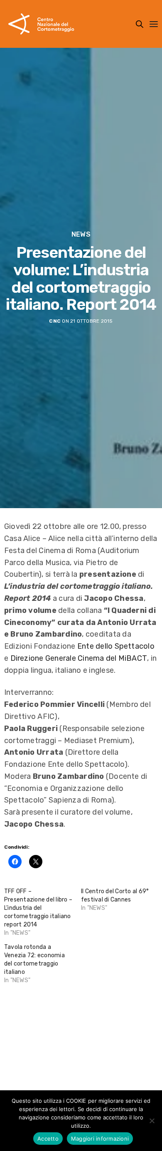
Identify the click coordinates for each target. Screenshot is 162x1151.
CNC (55, 321)
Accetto (48, 1138)
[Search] (139, 24)
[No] (151, 1120)
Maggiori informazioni (100, 1138)
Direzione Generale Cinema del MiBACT (78, 658)
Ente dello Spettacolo (116, 646)
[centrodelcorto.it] (41, 24)
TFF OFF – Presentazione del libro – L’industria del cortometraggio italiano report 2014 (38, 908)
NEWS (81, 234)
